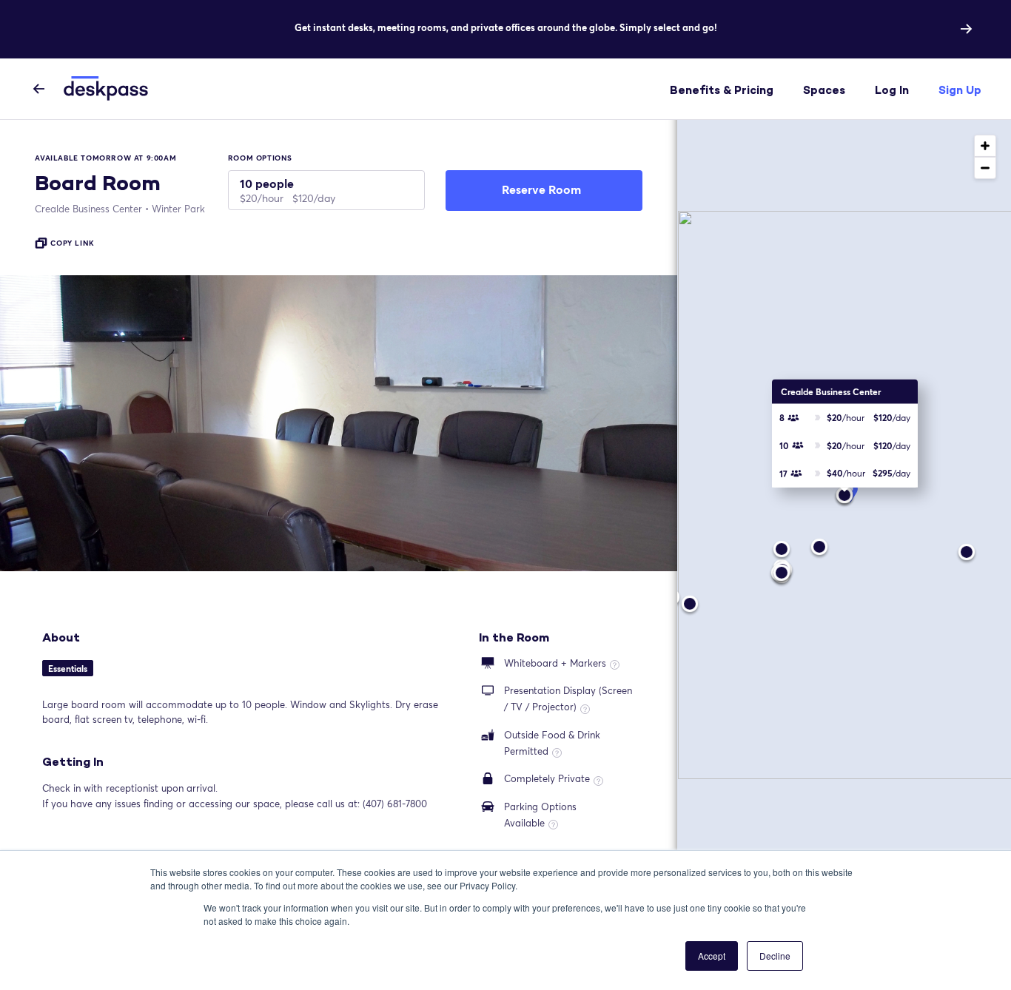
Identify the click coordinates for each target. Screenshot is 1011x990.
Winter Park (178, 208)
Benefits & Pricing (721, 90)
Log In (892, 90)
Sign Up (959, 90)
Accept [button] (711, 955)
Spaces (824, 90)
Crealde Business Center (88, 208)
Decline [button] (774, 955)
